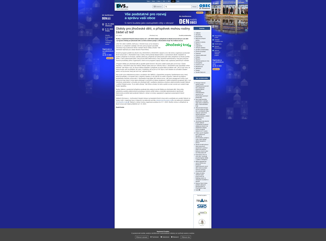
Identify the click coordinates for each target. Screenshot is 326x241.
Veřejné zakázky (200, 47)
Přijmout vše (186, 237)
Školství (198, 59)
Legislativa (199, 46)
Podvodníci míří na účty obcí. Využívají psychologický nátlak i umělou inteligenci (202, 157)
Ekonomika (199, 36)
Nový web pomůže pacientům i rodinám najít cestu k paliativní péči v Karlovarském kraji (202, 103)
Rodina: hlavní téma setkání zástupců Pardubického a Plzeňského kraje (201, 185)
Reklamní (176, 237)
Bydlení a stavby (200, 42)
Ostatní (198, 70)
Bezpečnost (199, 66)
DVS (173, 1)
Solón (178, 1)
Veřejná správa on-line (202, 61)
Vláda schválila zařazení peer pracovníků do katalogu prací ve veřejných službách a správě (202, 177)
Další (197, 190)
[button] (158, 6)
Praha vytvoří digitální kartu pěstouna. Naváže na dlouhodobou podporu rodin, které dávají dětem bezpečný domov (202, 137)
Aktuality (198, 35)
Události (198, 33)
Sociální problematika (185, 35)
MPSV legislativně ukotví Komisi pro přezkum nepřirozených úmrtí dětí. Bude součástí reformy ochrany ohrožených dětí (202, 166)
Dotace (198, 57)
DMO (169, 1)
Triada (148, 1)
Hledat (194, 6)
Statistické (165, 237)
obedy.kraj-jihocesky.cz (163, 100)
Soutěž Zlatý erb (200, 72)
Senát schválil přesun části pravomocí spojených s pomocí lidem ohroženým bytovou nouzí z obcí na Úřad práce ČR (202, 148)
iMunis (159, 1)
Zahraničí (198, 68)
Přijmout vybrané (141, 237)
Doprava (198, 53)
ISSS (164, 1)
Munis (153, 1)
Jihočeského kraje (122, 102)
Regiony (198, 44)
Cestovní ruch (200, 64)
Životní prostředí (201, 51)
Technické (155, 237)
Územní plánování (201, 55)
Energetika (199, 63)
